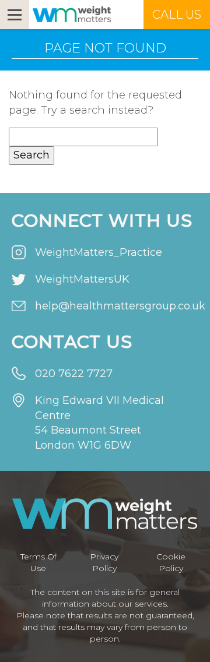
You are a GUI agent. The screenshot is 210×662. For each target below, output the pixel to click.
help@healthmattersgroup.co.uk (116, 306)
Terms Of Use (38, 562)
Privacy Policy (104, 562)
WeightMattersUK (82, 279)
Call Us (176, 15)
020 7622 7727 (74, 373)
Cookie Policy (171, 562)
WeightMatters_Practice (98, 252)
